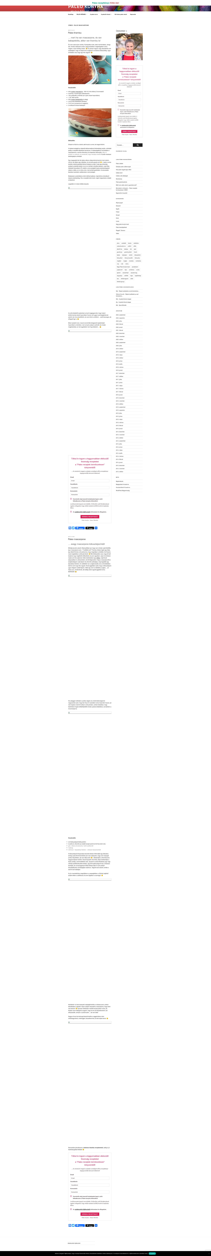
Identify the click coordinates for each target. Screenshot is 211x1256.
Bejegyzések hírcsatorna (122, 484)
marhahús (138, 261)
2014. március (119, 456)
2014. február (119, 459)
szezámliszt (126, 273)
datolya (126, 249)
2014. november (120, 434)
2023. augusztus (120, 318)
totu (118, 278)
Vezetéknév (73, 484)
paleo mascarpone (77, 91)
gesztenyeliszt (128, 252)
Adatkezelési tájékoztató (74, 1243)
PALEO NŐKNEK (81, 14)
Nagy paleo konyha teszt (122, 224)
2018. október (119, 358)
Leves (117, 221)
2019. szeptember (120, 352)
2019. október (119, 348)
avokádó (124, 243)
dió (131, 249)
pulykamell (119, 270)
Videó (117, 233)
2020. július (119, 345)
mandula (131, 261)
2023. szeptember (120, 315)
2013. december (120, 465)
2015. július (119, 413)
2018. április (119, 364)
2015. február (119, 425)
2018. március (119, 367)
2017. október (119, 376)
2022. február (119, 324)
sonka (137, 270)
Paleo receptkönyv (105, 2)
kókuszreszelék (129, 258)
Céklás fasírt (119, 173)
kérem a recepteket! (90, 517)
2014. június (119, 447)
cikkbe (98, 558)
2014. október (119, 438)
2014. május (119, 450)
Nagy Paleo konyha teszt (123, 267)
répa (126, 270)
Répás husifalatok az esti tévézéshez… (129, 291)
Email (72, 477)
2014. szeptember (120, 441)
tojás (131, 275)
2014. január (119, 462)
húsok (135, 252)
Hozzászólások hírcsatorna (123, 487)
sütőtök (126, 275)
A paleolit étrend (105, 14)
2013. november (120, 468)
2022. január (119, 327)
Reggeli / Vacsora (120, 230)
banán (129, 243)
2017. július (119, 379)
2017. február (119, 392)
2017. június (119, 382)
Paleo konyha (85, 6)
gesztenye (119, 252)
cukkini (129, 246)
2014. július (119, 444)
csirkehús (136, 243)
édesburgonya (120, 281)
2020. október (119, 339)
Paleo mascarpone (77, 539)
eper (135, 249)
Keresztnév (73, 491)
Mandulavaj (119, 179)
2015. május (119, 419)
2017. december (120, 373)
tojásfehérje (138, 275)
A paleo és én (94, 14)
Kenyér (118, 215)
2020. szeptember (120, 342)
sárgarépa (119, 275)
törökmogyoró (124, 278)
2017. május (119, 385)
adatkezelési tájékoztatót (82, 512)
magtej (125, 261)
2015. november (120, 401)
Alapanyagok (119, 202)
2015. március (119, 422)
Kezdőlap (70, 14)
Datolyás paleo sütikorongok (123, 166)
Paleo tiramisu (74, 32)
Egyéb (117, 209)
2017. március (119, 388)
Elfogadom (152, 1253)
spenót (118, 273)
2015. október (119, 404)
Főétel (117, 212)
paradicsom (135, 267)
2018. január (119, 370)
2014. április (119, 453)
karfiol (130, 255)
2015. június (119, 416)
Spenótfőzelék (122, 305)
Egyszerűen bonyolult (121, 193)
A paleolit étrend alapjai (125, 299)
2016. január (119, 395)
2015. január (119, 428)
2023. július (119, 321)
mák (122, 264)
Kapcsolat (133, 14)
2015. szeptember (120, 407)
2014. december (120, 431)
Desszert (118, 206)
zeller (131, 278)
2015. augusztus (120, 410)
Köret (117, 218)
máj (118, 264)
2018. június (119, 361)
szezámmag (134, 273)
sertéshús (131, 270)
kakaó (118, 255)
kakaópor (124, 255)
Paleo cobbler (119, 163)
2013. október (119, 471)
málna (126, 264)
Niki (117, 291)
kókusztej (137, 258)
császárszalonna (121, 246)
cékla (134, 246)
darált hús (119, 249)
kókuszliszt (119, 258)
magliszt (119, 261)
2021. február (119, 330)
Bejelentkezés (119, 481)
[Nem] (209, 1253)
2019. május (119, 355)
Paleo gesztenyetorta (121, 182)
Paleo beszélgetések (121, 227)
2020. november (120, 336)
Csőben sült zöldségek (122, 176)
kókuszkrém (137, 255)
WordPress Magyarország (123, 490)
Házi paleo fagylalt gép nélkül (123, 169)
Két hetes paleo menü (121, 14)
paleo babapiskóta (77, 99)
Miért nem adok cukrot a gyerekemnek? (126, 185)
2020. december (120, 333)
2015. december (120, 398)
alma (118, 243)
